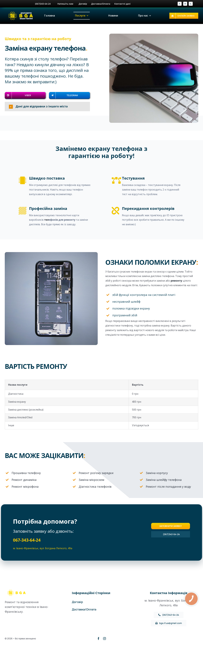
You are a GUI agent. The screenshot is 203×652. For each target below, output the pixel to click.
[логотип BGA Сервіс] (21, 12)
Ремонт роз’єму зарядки (96, 473)
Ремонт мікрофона (25, 486)
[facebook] (180, 4)
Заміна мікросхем (91, 480)
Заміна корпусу (157, 473)
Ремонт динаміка (24, 480)
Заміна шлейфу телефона (164, 480)
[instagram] (185, 4)
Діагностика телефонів (95, 486)
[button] (47, 106)
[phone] (191, 4)
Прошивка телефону (26, 473)
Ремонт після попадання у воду (168, 486)
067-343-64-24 (27, 540)
